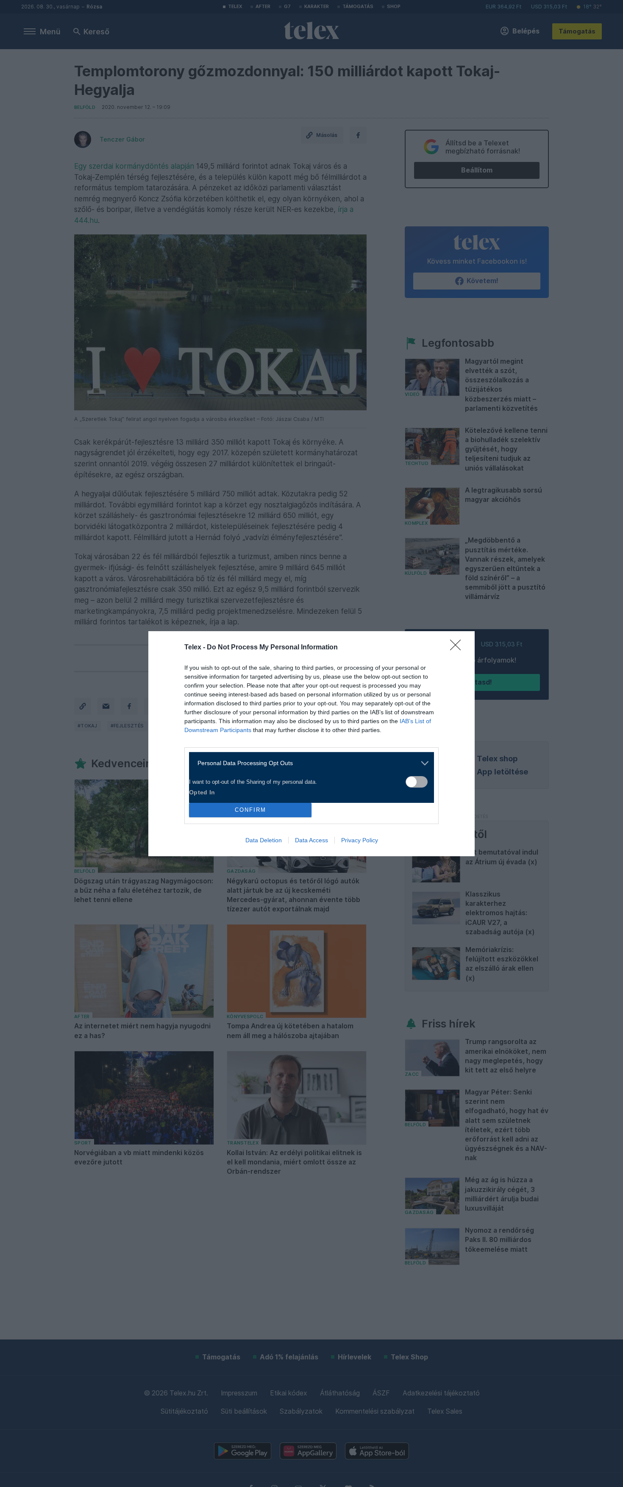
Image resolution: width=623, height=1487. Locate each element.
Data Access (311, 840)
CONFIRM (250, 810)
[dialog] (311, 743)
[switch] (417, 782)
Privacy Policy (359, 840)
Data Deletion (263, 840)
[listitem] (308, 763)
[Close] (458, 648)
